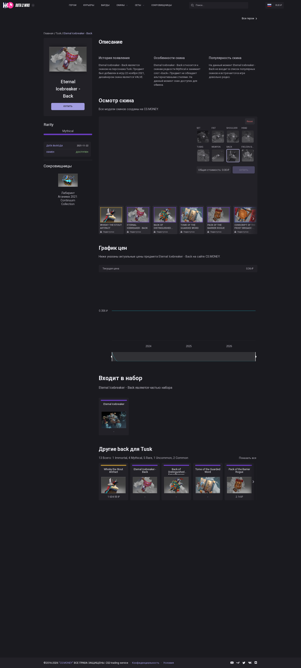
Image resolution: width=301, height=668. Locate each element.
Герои (72, 5)
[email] (232, 662)
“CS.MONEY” (66, 662)
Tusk (58, 33)
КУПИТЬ (243, 170)
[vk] (249, 662)
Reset (250, 121)
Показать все (247, 457)
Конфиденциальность (145, 662)
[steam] (238, 662)
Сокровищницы (161, 5)
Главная (48, 33)
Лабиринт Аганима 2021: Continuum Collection (68, 199)
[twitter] (244, 662)
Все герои (248, 18)
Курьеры (88, 5)
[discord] (255, 662)
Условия (168, 662)
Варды (105, 5)
